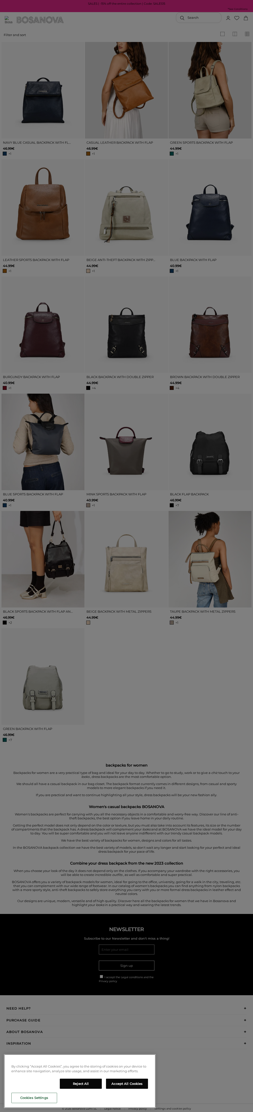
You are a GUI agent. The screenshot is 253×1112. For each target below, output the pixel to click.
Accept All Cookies (127, 1084)
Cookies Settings (34, 1098)
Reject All (81, 1084)
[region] (80, 1081)
